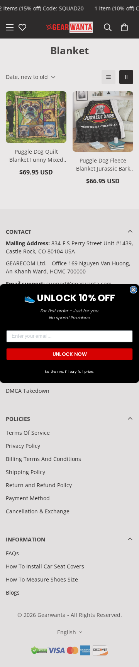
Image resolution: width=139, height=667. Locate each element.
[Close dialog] (134, 290)
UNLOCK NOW (70, 353)
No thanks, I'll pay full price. (70, 371)
